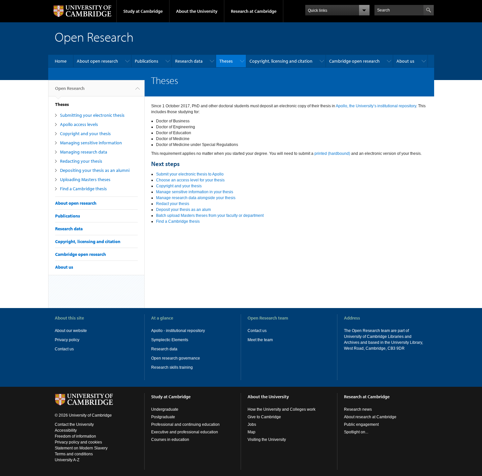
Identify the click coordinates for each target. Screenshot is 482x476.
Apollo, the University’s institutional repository (376, 106)
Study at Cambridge (143, 11)
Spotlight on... (356, 432)
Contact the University (74, 424)
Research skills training (172, 367)
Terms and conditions (74, 454)
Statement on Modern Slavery (81, 448)
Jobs (252, 424)
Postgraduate (163, 417)
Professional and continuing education (185, 424)
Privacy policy (67, 340)
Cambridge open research (354, 61)
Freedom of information (75, 436)
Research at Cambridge (253, 11)
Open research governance (175, 358)
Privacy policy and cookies (78, 442)
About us (405, 61)
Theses (226, 61)
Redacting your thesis (81, 161)
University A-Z (67, 460)
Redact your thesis (172, 203)
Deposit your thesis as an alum (183, 209)
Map (251, 432)
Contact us (64, 349)
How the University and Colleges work (281, 409)
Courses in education (170, 439)
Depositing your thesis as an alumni (95, 170)
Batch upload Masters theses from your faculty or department (210, 215)
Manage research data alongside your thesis (195, 198)
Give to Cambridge (264, 417)
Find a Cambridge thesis (83, 189)
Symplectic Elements (169, 340)
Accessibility (66, 430)
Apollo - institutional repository (178, 330)
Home (61, 61)
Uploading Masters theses (85, 179)
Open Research (70, 88)
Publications (146, 61)
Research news (358, 409)
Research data (189, 61)
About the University (196, 11)
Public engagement (361, 424)
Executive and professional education (184, 432)
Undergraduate (164, 409)
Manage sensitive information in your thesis (194, 192)
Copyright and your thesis (85, 133)
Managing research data (83, 152)
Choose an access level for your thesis (190, 180)
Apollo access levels (79, 124)
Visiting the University (267, 439)
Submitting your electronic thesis (92, 115)
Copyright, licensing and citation (281, 61)
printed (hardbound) (332, 153)
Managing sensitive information (91, 143)
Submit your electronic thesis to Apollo (190, 174)
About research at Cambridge (370, 417)
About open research (97, 61)
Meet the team (260, 340)
